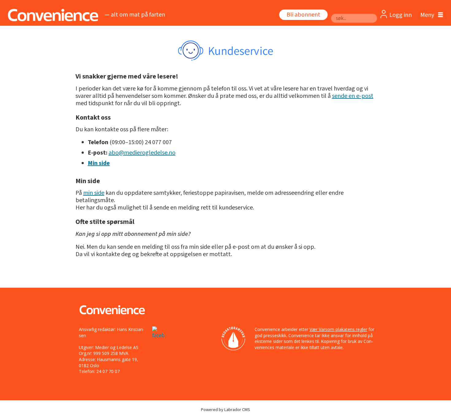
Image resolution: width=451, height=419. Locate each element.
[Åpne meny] (430, 15)
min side (93, 193)
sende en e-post (352, 96)
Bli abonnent (303, 14)
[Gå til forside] (51, 15)
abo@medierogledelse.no (142, 152)
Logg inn (400, 15)
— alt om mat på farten (135, 14)
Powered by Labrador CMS (225, 409)
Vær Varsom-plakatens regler (338, 329)
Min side (99, 163)
